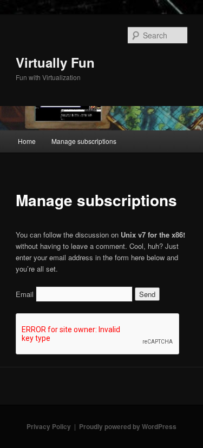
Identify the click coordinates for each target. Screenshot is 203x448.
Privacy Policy (49, 426)
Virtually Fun (55, 62)
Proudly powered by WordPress (127, 426)
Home (27, 141)
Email (25, 294)
